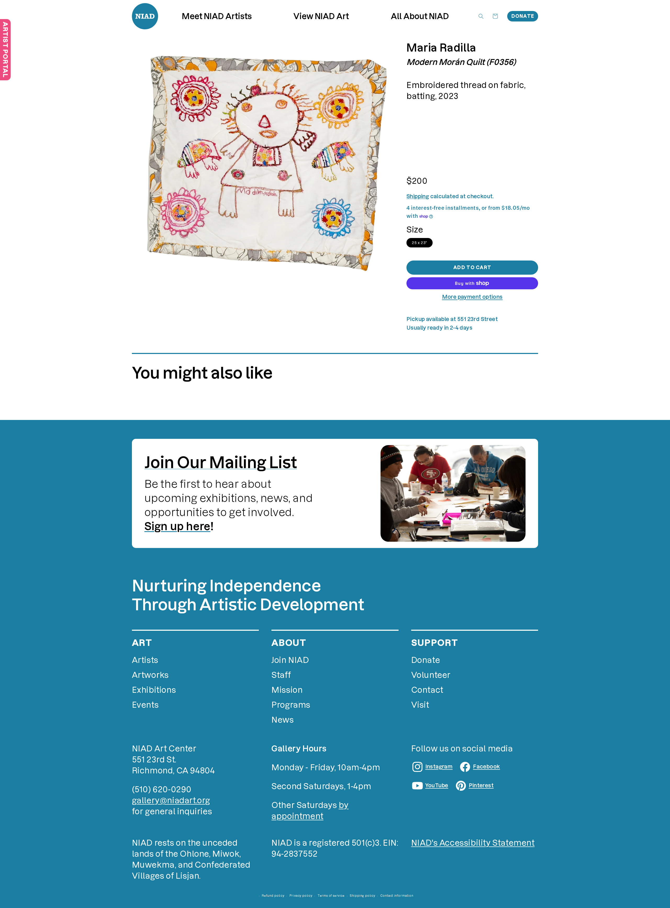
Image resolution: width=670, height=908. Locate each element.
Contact (427, 690)
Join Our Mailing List (220, 462)
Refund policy (273, 895)
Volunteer (431, 675)
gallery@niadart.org (171, 800)
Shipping (417, 196)
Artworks (150, 675)
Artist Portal (5, 49)
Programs (290, 705)
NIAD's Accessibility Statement (473, 843)
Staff (281, 675)
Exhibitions (154, 690)
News (282, 720)
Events (145, 705)
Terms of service (331, 895)
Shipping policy (362, 895)
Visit (420, 705)
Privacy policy (300, 895)
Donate (522, 16)
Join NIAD (290, 660)
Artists (145, 660)
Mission (287, 690)
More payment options (472, 297)
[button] (321, 16)
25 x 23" (419, 243)
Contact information (396, 895)
